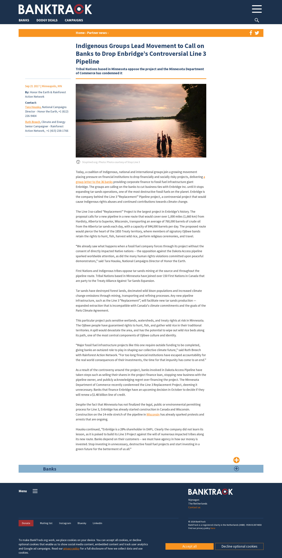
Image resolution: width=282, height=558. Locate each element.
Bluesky (82, 523)
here (213, 528)
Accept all (189, 546)
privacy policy (71, 548)
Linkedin (97, 523)
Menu (23, 491)
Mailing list (46, 523)
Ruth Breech (32, 122)
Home (80, 33)
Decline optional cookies (239, 546)
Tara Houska (33, 107)
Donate (26, 523)
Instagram (65, 523)
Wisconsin (153, 414)
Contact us (194, 507)
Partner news (97, 33)
